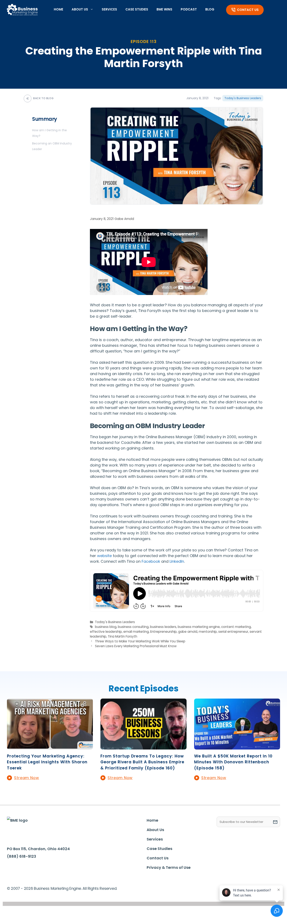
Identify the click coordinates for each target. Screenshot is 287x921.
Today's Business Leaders (242, 98)
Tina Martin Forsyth (122, 636)
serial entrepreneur (233, 631)
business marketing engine (199, 627)
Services (109, 9)
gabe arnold (187, 631)
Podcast (189, 9)
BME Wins (164, 9)
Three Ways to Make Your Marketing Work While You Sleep (140, 641)
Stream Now (26, 777)
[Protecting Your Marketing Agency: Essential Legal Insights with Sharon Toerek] (50, 746)
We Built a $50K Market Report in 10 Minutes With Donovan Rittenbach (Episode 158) (233, 762)
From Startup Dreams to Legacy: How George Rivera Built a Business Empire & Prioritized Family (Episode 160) (142, 762)
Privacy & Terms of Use (169, 867)
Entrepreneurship (163, 631)
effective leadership (106, 631)
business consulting (133, 627)
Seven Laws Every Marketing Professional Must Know (136, 646)
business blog (105, 627)
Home (58, 9)
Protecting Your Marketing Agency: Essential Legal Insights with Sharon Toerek (47, 762)
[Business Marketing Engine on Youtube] (51, 869)
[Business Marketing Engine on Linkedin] (25, 868)
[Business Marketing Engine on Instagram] (38, 868)
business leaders (163, 627)
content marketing (236, 627)
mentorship (208, 631)
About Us (80, 9)
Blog (209, 9)
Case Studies (136, 9)
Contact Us (248, 10)
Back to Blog (43, 98)
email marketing (136, 631)
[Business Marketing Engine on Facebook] (12, 868)
